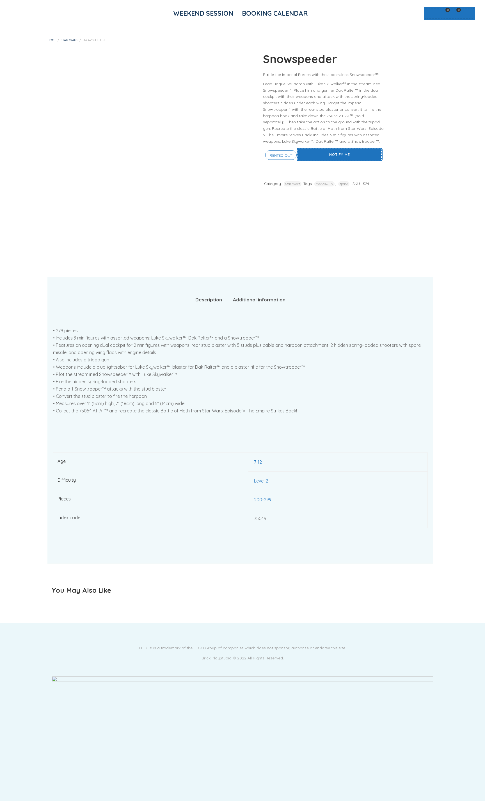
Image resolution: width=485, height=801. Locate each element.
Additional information (259, 300)
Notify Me (339, 154)
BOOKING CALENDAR (275, 13)
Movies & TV (324, 184)
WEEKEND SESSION (203, 13)
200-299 (262, 499)
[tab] (209, 300)
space (344, 184)
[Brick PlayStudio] (242, 696)
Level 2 (261, 481)
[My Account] (431, 13)
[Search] (466, 13)
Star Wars (69, 40)
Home (51, 40)
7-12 (258, 462)
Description (208, 300)
